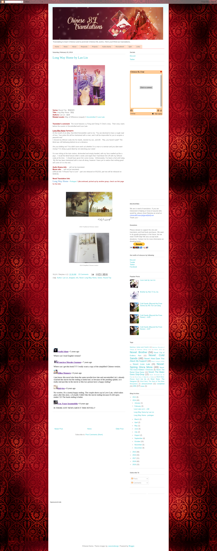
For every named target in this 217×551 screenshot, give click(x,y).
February (137, 406)
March (137, 419)
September (138, 438)
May (136, 426)
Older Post (120, 429)
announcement (147, 384)
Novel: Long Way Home (88, 278)
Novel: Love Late (141, 364)
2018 (134, 461)
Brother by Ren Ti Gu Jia (149, 292)
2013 (134, 397)
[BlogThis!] (99, 274)
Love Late (101, 117)
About (74, 47)
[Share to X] (102, 274)
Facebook (133, 267)
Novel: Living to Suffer (157, 361)
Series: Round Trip (104, 278)
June (136, 429)
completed (160, 384)
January (137, 403)
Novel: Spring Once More (147, 365)
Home (57, 47)
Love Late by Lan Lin (147, 280)
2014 (134, 400)
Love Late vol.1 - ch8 (141, 409)
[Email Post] (92, 274)
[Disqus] (89, 313)
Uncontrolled (90, 117)
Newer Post (59, 429)
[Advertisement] (147, 160)
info (77, 278)
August (137, 435)
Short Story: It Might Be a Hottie (144, 377)
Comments (137, 483)
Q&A (130, 47)
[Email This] (97, 274)
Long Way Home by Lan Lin (144, 412)
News (66, 47)
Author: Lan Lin (62, 278)
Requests (84, 47)
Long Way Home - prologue (144, 415)
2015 (134, 452)
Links (138, 47)
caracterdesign (113, 546)
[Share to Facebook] (104, 274)
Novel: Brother (138, 352)
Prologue (73, 181)
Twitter (132, 59)
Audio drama (106, 47)
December (138, 448)
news (143, 386)
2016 (134, 455)
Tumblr (132, 262)
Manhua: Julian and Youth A (139, 347)
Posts (135, 479)
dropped (72, 278)
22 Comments (83, 274)
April (136, 422)
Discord (132, 56)
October (137, 441)
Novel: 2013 (158, 349)
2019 (134, 464)
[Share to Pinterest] (106, 274)
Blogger (131, 546)
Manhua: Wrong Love (144, 349)
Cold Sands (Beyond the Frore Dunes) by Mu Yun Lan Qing (151, 305)
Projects (95, 47)
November (138, 445)
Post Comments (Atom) (94, 435)
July (136, 432)
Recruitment (120, 47)
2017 (134, 458)
